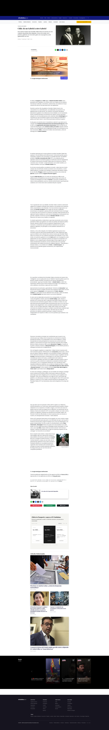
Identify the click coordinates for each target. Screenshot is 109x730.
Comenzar (37, 540)
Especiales (62, 716)
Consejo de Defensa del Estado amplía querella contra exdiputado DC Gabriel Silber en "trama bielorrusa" (49, 648)
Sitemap (79, 722)
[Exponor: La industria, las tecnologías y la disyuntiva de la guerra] (59, 598)
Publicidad (33, 705)
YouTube (63, 505)
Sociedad (56, 22)
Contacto (33, 707)
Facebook (45, 701)
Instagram (45, 703)
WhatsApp (50, 505)
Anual (65, 523)
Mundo (41, 18)
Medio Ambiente (27, 22)
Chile (45, 18)
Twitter (44, 705)
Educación (72, 716)
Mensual (60, 523)
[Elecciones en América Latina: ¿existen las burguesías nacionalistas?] (49, 569)
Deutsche (65, 18)
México (48, 18)
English (60, 18)
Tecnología (82, 716)
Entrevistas (75, 18)
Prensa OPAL (64, 474)
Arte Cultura (62, 22)
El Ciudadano (34, 49)
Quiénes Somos (34, 701)
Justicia (45, 22)
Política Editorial (34, 703)
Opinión (70, 18)
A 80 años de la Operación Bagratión (49, 491)
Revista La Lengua (71, 710)
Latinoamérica (54, 18)
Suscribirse (49, 540)
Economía (34, 22)
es (87, 722)
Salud (55, 716)
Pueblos (40, 22)
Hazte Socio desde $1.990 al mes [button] (83, 22)
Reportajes (70, 708)
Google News (37, 505)
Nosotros (51, 722)
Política (20, 22)
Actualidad (70, 703)
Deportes (87, 716)
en (89, 722)
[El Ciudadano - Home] (23, 18)
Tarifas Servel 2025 (73, 722)
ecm (31, 39)
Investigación (82, 18)
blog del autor (56, 476)
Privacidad (33, 708)
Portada (69, 701)
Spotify (44, 710)
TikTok (44, 708)
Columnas (24, 39)
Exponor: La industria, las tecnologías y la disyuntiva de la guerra (58, 608)
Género (50, 22)
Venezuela (57, 705)
